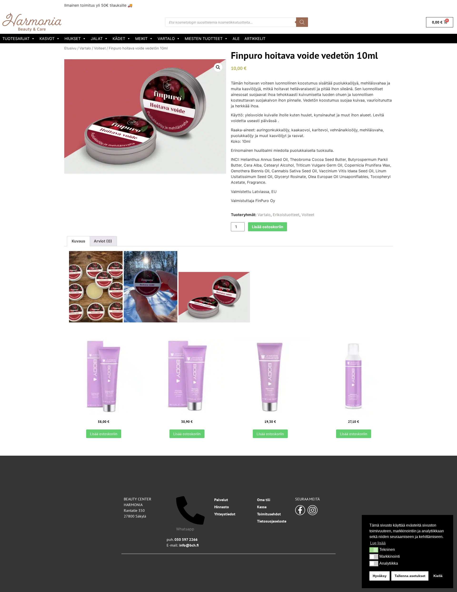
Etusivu (70, 48)
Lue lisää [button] (378, 543)
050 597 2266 (186, 539)
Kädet (119, 38)
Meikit (141, 38)
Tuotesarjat (16, 38)
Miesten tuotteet (204, 38)
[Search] (302, 22)
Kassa (262, 506)
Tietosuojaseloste (271, 521)
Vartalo (166, 38)
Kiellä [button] (437, 576)
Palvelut (221, 499)
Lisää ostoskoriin (267, 226)
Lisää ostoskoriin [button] (103, 433)
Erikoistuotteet (286, 214)
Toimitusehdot (269, 514)
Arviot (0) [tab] (103, 241)
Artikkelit (254, 38)
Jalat (97, 38)
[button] (373, 550)
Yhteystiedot (224, 514)
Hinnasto (221, 506)
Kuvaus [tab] (78, 241)
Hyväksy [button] (380, 576)
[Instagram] (313, 510)
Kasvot (47, 38)
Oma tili (263, 499)
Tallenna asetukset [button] (410, 576)
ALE (236, 38)
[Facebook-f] (300, 510)
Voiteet (100, 48)
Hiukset (73, 38)
